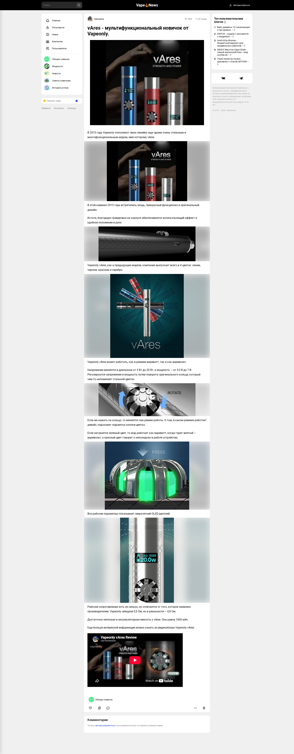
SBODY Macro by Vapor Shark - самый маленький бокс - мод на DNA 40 (232, 52)
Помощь (71, 108)
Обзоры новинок (60, 59)
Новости (56, 73)
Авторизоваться (241, 5)
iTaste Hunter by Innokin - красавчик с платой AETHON (233, 62)
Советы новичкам (61, 80)
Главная (56, 20)
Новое (55, 34)
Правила (46, 108)
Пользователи (59, 48)
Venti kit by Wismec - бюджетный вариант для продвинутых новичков (231, 43)
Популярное (58, 27)
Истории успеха (60, 88)
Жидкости (57, 66)
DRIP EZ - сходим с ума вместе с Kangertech (233, 35)
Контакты (59, 108)
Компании (57, 41)
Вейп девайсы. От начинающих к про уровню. (233, 28)
